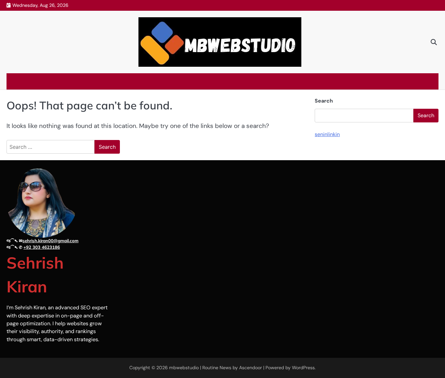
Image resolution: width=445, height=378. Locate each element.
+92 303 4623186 (41, 247)
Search (324, 100)
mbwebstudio (184, 368)
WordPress (303, 368)
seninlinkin (327, 134)
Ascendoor (250, 368)
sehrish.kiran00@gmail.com (50, 240)
